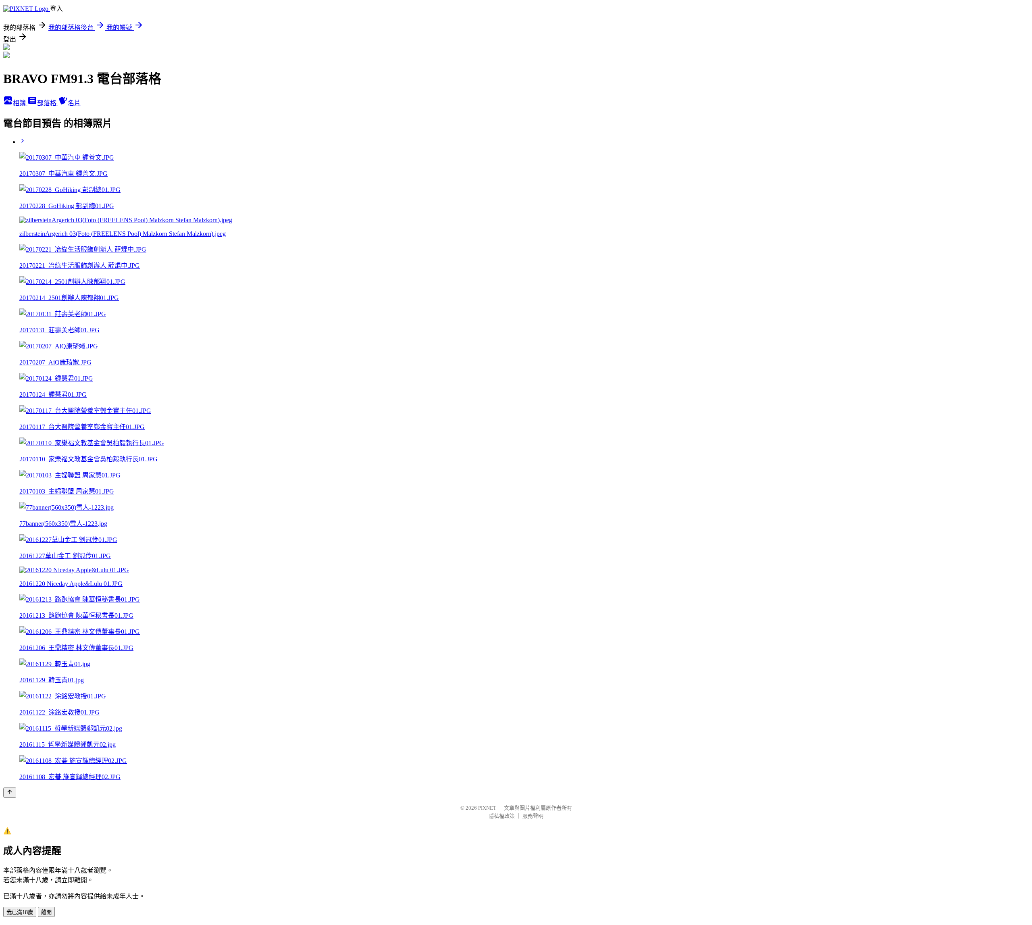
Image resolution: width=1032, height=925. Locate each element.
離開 (46, 912)
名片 (74, 103)
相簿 (20, 103)
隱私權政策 (502, 816)
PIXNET (487, 808)
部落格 (47, 103)
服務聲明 (532, 816)
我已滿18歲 (19, 912)
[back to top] (9, 793)
